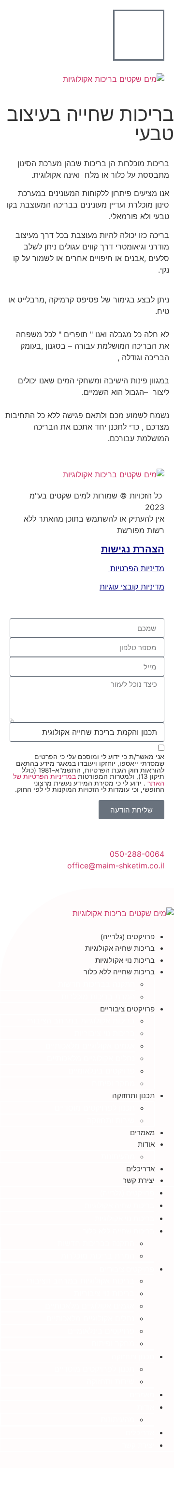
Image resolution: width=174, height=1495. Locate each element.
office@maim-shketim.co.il (115, 865)
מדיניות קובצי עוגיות (132, 586)
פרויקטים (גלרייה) (128, 936)
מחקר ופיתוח (113, 1083)
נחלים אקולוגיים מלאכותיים (91, 1058)
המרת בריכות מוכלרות (98, 996)
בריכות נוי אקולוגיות (125, 960)
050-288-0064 (137, 854)
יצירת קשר (139, 1180)
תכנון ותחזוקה (133, 1095)
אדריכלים (140, 1169)
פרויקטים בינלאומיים (101, 1070)
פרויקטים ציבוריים (127, 1009)
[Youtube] (63, 1461)
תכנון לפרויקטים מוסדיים (95, 1108)
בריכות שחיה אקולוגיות (120, 948)
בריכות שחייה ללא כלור (119, 972)
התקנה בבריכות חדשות (96, 984)
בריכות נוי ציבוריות (104, 1033)
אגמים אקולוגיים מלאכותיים (90, 1045)
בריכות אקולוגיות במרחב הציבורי (81, 1020)
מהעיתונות (118, 1156)
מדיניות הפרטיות (136, 568)
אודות (146, 1144)
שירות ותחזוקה (111, 1120)
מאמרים (142, 1132)
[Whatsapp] (79, 1461)
